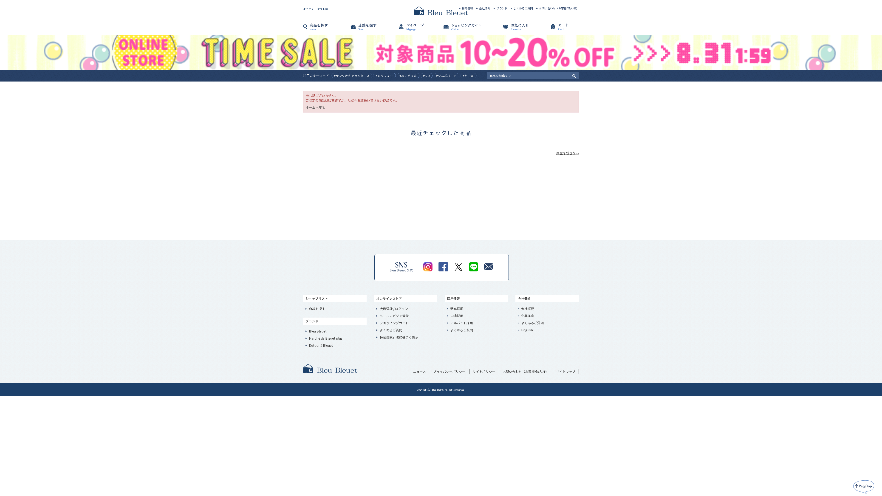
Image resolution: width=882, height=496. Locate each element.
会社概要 (527, 308)
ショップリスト (316, 298)
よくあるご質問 (523, 8)
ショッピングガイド (464, 29)
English (527, 330)
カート (556, 29)
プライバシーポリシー (449, 371)
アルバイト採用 (461, 323)
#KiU (426, 75)
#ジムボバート (446, 75)
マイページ (418, 29)
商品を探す (326, 29)
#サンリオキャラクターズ (352, 75)
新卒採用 (456, 308)
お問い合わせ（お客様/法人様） (559, 8)
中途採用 (456, 315)
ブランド (501, 8)
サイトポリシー (484, 371)
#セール (468, 75)
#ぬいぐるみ (408, 75)
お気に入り (510, 29)
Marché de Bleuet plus (325, 338)
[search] (574, 75)
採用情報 (467, 8)
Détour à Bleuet (321, 345)
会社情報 (484, 8)
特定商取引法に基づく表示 (399, 337)
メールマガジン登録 (394, 315)
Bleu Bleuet (318, 331)
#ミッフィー (384, 75)
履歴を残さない (567, 153)
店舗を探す (372, 29)
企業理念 (527, 315)
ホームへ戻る (315, 107)
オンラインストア (389, 298)
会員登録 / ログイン (394, 308)
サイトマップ (565, 371)
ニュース (419, 371)
